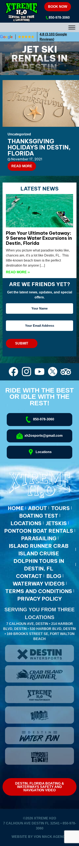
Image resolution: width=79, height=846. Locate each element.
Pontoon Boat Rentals (38, 531)
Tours (60, 508)
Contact (29, 576)
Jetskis (56, 523)
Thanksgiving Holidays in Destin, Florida (39, 147)
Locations (26, 523)
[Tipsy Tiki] (39, 756)
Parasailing (38, 538)
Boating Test (38, 516)
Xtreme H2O (45, 818)
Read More (21, 166)
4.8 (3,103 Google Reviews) (53, 36)
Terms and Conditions (38, 591)
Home (16, 508)
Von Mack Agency (51, 836)
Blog (53, 576)
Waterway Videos (39, 583)
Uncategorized (19, 134)
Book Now (57, 6)
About (37, 508)
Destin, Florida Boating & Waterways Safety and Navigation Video (39, 787)
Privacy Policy (39, 599)
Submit (21, 343)
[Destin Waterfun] (39, 735)
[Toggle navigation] (39, 27)
